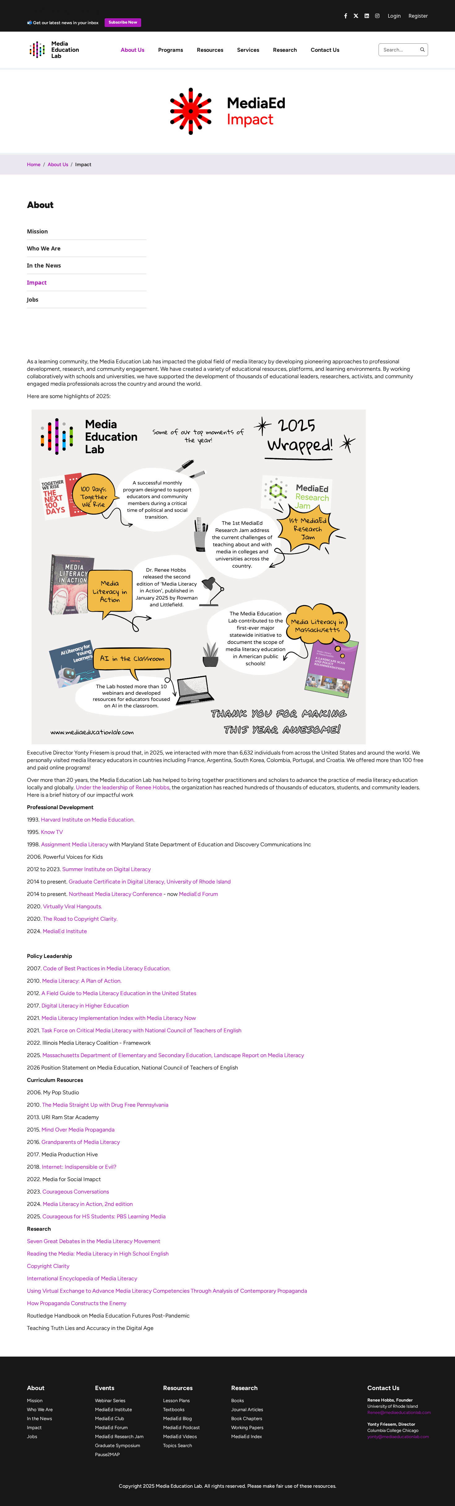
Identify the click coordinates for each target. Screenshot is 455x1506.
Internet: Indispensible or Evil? (79, 1166)
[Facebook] (345, 16)
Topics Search (177, 1445)
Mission (37, 231)
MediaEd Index (246, 1436)
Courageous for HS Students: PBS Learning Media (104, 1216)
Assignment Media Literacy (74, 844)
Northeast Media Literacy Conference (115, 894)
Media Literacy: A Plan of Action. (82, 980)
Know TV (52, 832)
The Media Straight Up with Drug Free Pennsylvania (105, 1104)
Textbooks (173, 1409)
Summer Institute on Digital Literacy (106, 869)
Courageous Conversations (75, 1191)
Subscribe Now (123, 22)
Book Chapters (246, 1418)
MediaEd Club (109, 1418)
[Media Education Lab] (54, 49)
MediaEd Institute (65, 931)
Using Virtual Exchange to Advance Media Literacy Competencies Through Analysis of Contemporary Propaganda (167, 1290)
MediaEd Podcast (181, 1427)
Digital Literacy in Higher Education (85, 1005)
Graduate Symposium (117, 1445)
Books (237, 1400)
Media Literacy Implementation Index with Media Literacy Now (118, 1018)
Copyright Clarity (49, 1266)
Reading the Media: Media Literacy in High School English (98, 1253)
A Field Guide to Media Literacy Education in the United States (120, 993)
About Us (132, 50)
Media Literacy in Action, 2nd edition (88, 1204)
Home (34, 164)
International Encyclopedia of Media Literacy (82, 1278)
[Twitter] (355, 16)
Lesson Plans (176, 1400)
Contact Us (325, 50)
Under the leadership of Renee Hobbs (122, 787)
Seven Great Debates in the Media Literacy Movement (93, 1241)
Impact (37, 282)
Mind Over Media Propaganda (78, 1129)
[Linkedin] (367, 16)
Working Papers (247, 1427)
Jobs (32, 299)
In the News (44, 265)
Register (418, 15)
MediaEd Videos (180, 1436)
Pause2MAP (107, 1454)
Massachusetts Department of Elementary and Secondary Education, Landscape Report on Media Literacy (173, 1055)
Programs (170, 50)
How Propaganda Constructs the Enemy (76, 1303)
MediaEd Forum (198, 894)
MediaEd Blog (177, 1418)
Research (285, 50)
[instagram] (377, 16)
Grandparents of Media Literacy (80, 1142)
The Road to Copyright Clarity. (80, 918)
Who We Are (44, 248)
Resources (210, 50)
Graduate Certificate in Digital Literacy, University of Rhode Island (150, 881)
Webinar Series (110, 1400)
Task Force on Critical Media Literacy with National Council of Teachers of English (141, 1030)
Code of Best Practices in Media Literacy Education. (107, 968)
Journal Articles (247, 1409)
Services (248, 50)
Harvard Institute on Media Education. (88, 819)
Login (394, 15)
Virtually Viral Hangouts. (73, 906)
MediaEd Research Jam (119, 1436)
